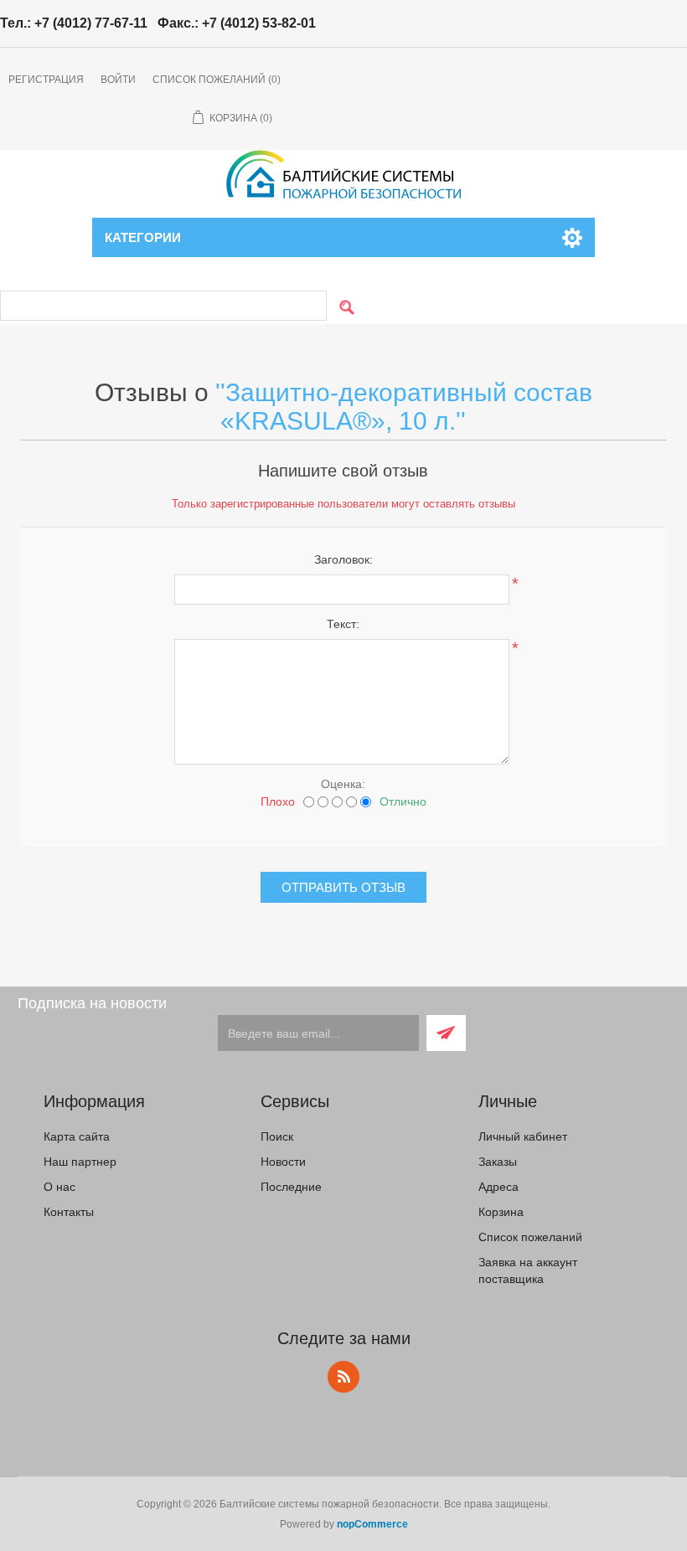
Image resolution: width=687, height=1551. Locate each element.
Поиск (277, 1136)
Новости (283, 1161)
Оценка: (343, 784)
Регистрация (46, 79)
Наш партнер (80, 1161)
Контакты (69, 1212)
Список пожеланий (530, 1237)
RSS (343, 1377)
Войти (118, 79)
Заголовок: (343, 559)
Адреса (498, 1186)
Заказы (497, 1161)
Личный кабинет (522, 1136)
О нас (59, 1186)
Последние (291, 1186)
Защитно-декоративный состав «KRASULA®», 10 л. (406, 407)
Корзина (501, 1212)
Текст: (343, 624)
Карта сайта (77, 1136)
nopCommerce (372, 1524)
